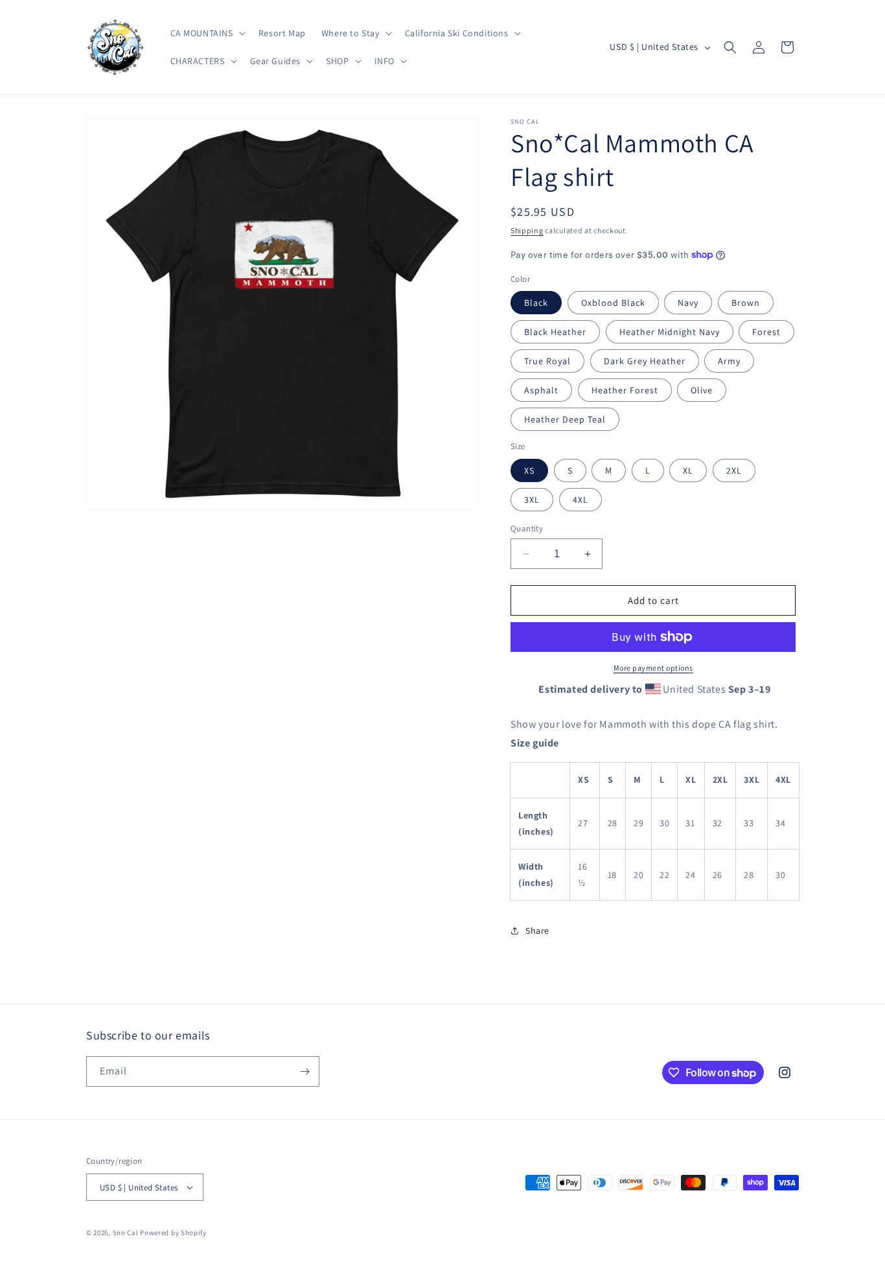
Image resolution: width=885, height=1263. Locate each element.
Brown (745, 302)
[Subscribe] (304, 1071)
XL (688, 470)
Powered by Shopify (173, 1232)
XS (529, 470)
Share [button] (537, 930)
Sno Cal (126, 1232)
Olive (702, 390)
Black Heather (555, 332)
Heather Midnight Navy (669, 332)
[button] (207, 33)
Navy (688, 302)
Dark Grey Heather (644, 361)
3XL (532, 499)
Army (729, 361)
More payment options (653, 668)
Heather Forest (625, 390)
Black (536, 302)
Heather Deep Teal (565, 419)
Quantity (527, 528)
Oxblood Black (613, 302)
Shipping (527, 230)
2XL (734, 470)
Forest (766, 332)
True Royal (547, 361)
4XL (580, 499)
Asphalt (541, 390)
